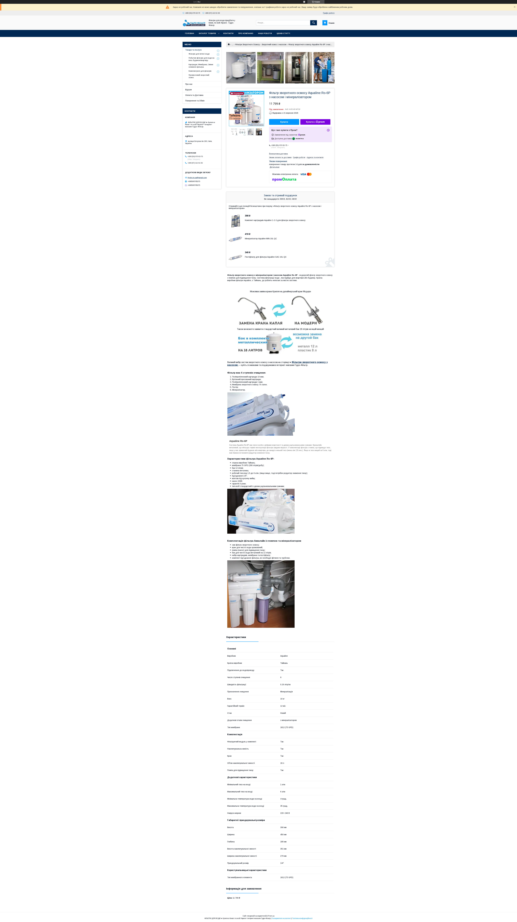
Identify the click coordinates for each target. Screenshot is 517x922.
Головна (189, 33)
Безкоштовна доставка (278, 154)
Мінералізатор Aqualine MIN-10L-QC (261, 239)
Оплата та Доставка (194, 95)
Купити (284, 122)
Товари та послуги (193, 50)
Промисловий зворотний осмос (199, 76)
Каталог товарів (207, 33)
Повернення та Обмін (195, 101)
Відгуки (188, 90)
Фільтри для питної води (199, 54)
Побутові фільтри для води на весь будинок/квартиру (201, 59)
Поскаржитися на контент (281, 918)
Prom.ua (271, 916)
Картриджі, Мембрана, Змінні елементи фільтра (201, 65)
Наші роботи (265, 33)
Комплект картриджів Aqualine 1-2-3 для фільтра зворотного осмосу (275, 220)
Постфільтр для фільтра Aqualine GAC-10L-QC (266, 257)
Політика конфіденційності (302, 918)
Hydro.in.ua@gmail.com (197, 178)
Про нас (188, 84)
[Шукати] (313, 22)
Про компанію (245, 33)
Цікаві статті (283, 33)
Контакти (228, 33)
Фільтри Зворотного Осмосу (247, 44)
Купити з (310, 122)
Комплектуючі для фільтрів (200, 71)
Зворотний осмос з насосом (274, 44)
